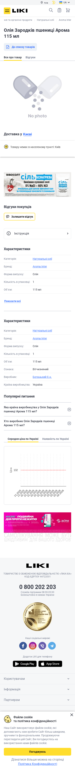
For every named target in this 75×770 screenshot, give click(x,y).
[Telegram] (52, 646)
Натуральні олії (42, 258)
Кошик (68, 10)
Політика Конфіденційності (37, 764)
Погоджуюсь (37, 751)
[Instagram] (33, 646)
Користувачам (14, 679)
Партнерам (12, 700)
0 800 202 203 (37, 587)
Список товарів (59, 10)
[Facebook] (23, 646)
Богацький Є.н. (42, 376)
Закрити (71, 715)
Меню (7, 11)
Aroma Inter (40, 266)
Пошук (51, 10)
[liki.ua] (20, 11)
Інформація (12, 689)
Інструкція (21, 233)
